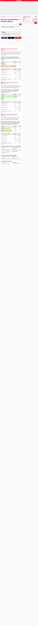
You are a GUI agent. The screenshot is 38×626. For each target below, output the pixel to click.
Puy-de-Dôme (18, 16)
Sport (25, 19)
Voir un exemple (34, 18)
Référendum (5, 16)
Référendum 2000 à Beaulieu (7, 34)
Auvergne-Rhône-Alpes (11, 16)
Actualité (25, 18)
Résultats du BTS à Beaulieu (16, 158)
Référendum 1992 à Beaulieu (16, 33)
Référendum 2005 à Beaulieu (6, 33)
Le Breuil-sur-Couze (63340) (6, 149)
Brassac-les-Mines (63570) (16, 147)
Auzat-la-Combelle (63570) (10, 27)
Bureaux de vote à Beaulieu (6, 163)
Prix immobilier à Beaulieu (16, 163)
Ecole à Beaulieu (14, 162)
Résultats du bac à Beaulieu (6, 158)
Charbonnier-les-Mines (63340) (10, 26)
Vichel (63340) (14, 148)
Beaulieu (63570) (4, 162)
